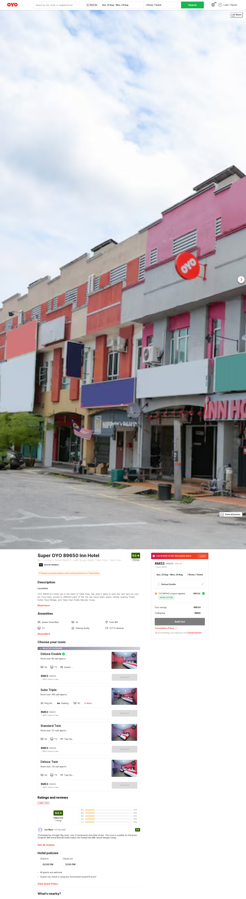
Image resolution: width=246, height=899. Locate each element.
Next (241, 279)
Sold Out (124, 713)
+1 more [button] (88, 703)
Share (238, 14)
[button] (180, 629)
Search (192, 5)
